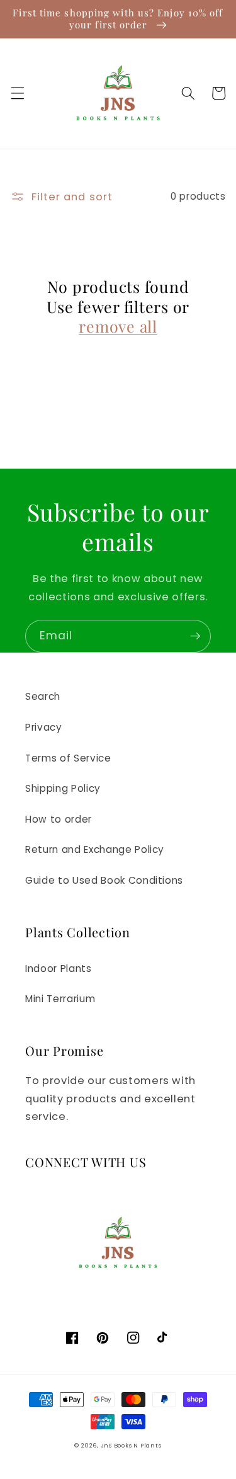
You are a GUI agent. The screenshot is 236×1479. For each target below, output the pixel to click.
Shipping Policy (63, 788)
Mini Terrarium (60, 998)
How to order (58, 819)
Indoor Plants (58, 968)
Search (42, 696)
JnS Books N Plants (131, 1445)
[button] (17, 93)
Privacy (43, 727)
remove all (118, 326)
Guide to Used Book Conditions (104, 880)
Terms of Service (68, 758)
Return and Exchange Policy (94, 849)
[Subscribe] (195, 636)
